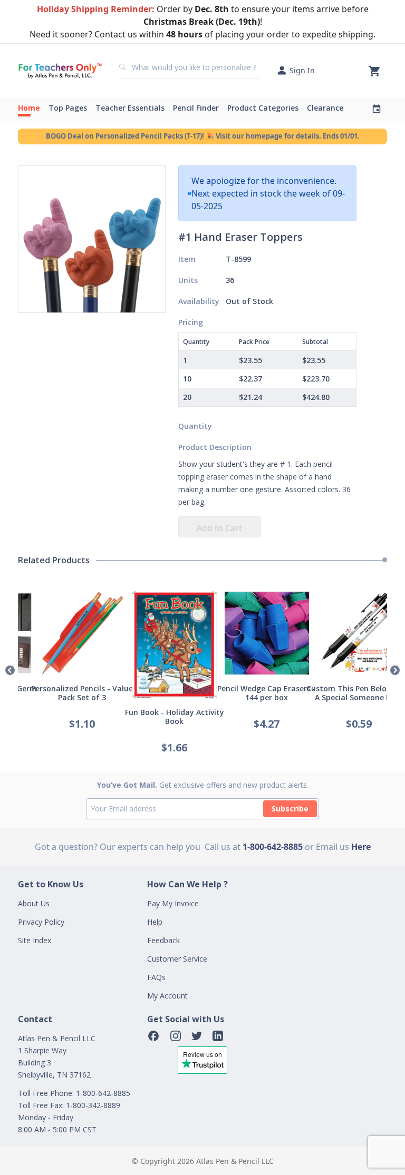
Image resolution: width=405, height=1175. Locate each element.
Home (29, 108)
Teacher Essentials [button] (130, 108)
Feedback (163, 940)
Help (154, 922)
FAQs (156, 977)
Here (361, 847)
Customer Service (177, 959)
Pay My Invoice (173, 903)
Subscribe (290, 809)
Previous (10, 670)
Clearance (325, 108)
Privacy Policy (41, 922)
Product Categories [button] (262, 108)
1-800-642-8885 (273, 847)
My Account (167, 996)
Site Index (34, 940)
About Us (34, 903)
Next (395, 670)
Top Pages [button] (68, 108)
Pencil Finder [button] (196, 108)
